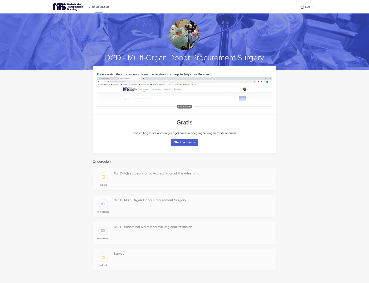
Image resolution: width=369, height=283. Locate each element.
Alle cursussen (99, 6)
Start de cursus (184, 142)
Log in (309, 6)
